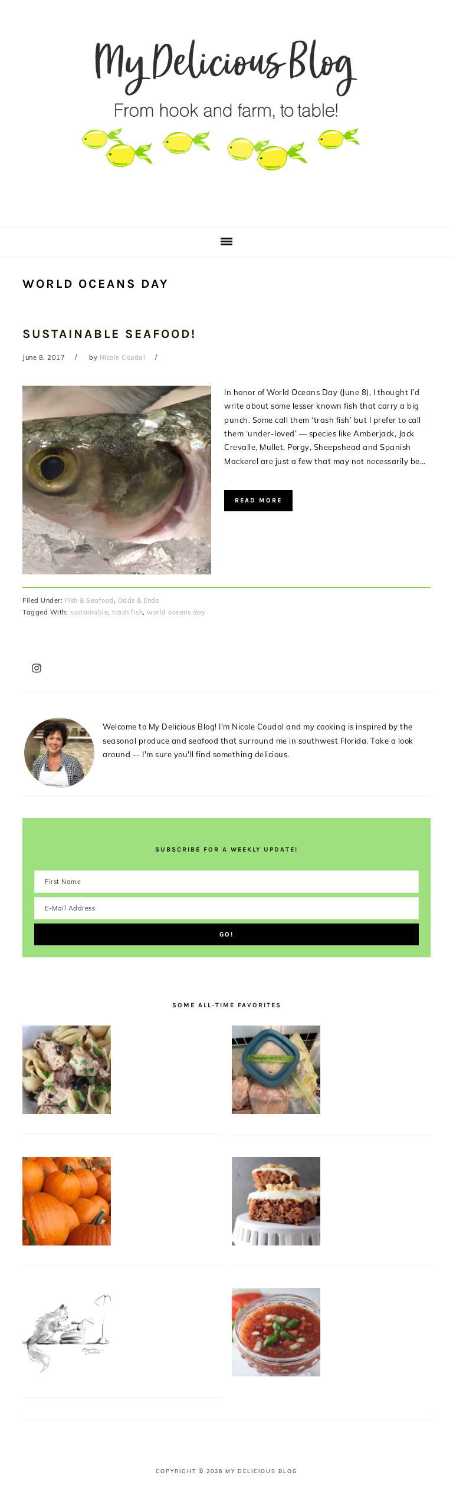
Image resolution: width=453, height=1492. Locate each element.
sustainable (89, 612)
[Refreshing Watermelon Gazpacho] (276, 1373)
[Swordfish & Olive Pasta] (66, 1111)
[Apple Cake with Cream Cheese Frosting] (276, 1242)
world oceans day (176, 612)
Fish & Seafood (89, 600)
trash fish (127, 612)
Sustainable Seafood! (109, 334)
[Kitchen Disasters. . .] (276, 1111)
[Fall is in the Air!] (66, 1242)
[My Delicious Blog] (226, 209)
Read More (258, 500)
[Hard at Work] (66, 1373)
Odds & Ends (138, 600)
